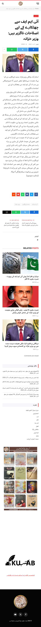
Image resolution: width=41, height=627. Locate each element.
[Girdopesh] (20, 3)
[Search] (3, 3)
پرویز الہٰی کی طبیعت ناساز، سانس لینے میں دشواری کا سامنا (30, 224)
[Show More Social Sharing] (4, 49)
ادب (38, 417)
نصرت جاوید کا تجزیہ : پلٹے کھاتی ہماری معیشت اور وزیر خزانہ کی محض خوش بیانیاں (22, 311)
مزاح (37, 436)
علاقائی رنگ (35, 429)
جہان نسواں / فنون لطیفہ (32, 410)
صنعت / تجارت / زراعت (33, 439)
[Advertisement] (20, 531)
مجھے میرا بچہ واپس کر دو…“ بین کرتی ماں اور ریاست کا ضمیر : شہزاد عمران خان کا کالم (20, 389)
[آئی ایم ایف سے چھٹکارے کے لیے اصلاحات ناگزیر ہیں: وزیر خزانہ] (20, 63)
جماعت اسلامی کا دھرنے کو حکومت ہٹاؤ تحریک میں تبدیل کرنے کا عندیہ (11, 225)
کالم (38, 420)
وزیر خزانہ (17, 204)
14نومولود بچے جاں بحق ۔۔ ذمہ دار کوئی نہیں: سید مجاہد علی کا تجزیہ (21, 371)
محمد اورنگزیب (26, 204)
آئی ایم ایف (35, 204)
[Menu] (37, 3)
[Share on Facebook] (33, 49)
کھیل (37, 426)
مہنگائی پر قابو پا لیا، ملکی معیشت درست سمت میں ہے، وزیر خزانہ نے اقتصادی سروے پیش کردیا (22, 345)
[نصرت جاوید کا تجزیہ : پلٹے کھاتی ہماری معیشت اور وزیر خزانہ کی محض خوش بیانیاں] (20, 296)
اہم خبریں (36, 16)
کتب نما (37, 423)
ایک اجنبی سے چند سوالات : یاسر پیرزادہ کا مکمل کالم (25, 377)
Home (37, 9)
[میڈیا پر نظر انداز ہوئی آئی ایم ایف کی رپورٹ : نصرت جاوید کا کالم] (20, 263)
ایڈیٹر (37, 44)
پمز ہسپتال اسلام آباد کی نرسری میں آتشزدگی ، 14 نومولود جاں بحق (21, 394)
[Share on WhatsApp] (12, 49)
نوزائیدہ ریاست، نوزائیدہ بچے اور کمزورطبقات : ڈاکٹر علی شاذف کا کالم (21, 382)
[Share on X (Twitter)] (23, 49)
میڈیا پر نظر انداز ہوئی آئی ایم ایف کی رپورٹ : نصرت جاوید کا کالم (22, 278)
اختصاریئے (36, 413)
